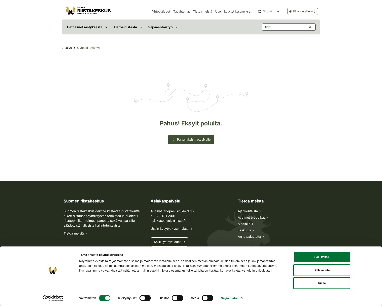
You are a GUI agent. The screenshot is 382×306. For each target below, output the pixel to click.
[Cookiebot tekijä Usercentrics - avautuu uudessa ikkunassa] (52, 298)
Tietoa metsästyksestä (84, 27)
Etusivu (67, 48)
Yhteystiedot (161, 11)
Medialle (244, 224)
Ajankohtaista (248, 211)
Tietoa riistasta (125, 27)
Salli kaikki (321, 257)
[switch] (145, 298)
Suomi (267, 11)
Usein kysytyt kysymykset (233, 11)
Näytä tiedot (229, 298)
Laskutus (244, 230)
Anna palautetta (249, 237)
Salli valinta (322, 270)
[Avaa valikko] (106, 26)
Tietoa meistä (202, 11)
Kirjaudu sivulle (303, 11)
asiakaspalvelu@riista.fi (168, 221)
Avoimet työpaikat (251, 217)
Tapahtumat (181, 11)
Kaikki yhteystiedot (167, 242)
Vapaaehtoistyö (160, 27)
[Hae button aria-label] (311, 27)
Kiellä (322, 283)
